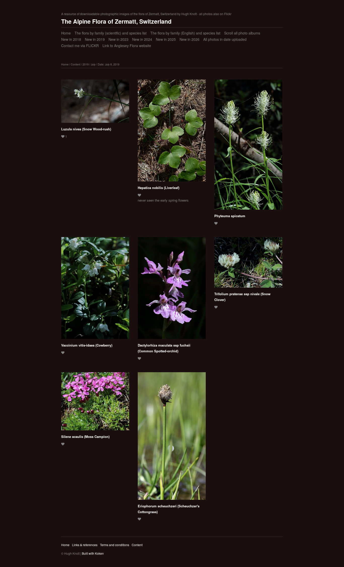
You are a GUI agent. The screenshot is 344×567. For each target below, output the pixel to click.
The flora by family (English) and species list (185, 32)
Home (66, 32)
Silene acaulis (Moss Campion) (85, 436)
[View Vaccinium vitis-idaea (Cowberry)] (95, 290)
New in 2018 (71, 39)
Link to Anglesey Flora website (126, 45)
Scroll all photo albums (242, 32)
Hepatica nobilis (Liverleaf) (158, 187)
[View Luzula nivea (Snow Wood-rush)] (95, 103)
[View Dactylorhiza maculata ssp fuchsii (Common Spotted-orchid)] (172, 290)
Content (75, 64)
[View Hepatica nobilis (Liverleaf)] (172, 132)
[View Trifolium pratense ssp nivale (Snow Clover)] (248, 264)
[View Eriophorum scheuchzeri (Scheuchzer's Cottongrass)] (172, 437)
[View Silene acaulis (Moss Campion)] (95, 403)
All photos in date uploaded (225, 39)
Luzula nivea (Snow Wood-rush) (86, 129)
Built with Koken (93, 553)
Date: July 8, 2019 (108, 64)
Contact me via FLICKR (80, 45)
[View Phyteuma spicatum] (248, 146)
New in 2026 (189, 39)
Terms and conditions (114, 545)
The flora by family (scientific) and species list (111, 32)
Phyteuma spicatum (229, 215)
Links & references (84, 545)
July (93, 64)
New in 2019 (95, 39)
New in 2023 (118, 39)
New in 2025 (166, 39)
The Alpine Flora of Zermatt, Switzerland (116, 21)
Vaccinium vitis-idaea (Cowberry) (86, 345)
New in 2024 (142, 39)
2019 (86, 64)
